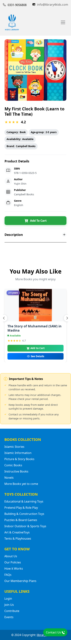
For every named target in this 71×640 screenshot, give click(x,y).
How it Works (13, 569)
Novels (9, 478)
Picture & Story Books (19, 459)
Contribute (11, 611)
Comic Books (13, 465)
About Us (10, 556)
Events (8, 617)
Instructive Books (16, 471)
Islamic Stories (14, 447)
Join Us (9, 605)
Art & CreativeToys (17, 532)
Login (8, 599)
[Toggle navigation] (63, 22)
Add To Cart (38, 221)
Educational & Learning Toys (23, 501)
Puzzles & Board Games (20, 520)
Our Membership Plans (20, 581)
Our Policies (12, 562)
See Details (37, 356)
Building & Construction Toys (24, 514)
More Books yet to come (21, 484)
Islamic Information (17, 453)
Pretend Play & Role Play (21, 508)
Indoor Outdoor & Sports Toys (25, 526)
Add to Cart (37, 348)
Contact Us (54, 632)
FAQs (7, 575)
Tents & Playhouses (17, 539)
